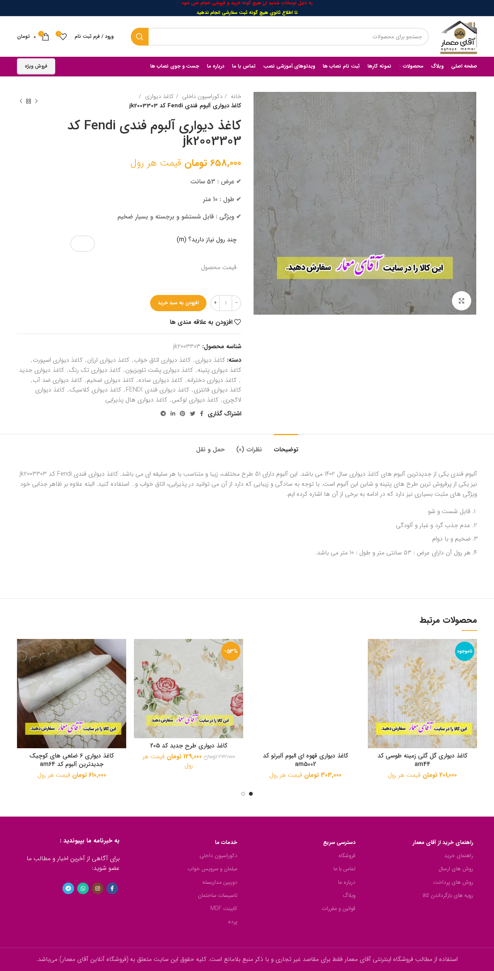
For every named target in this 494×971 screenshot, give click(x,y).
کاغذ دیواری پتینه (219, 370)
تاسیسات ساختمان (217, 895)
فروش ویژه (36, 66)
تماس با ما (344, 868)
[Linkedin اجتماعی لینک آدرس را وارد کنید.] (173, 413)
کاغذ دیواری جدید (41, 370)
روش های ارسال (455, 868)
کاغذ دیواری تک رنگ (95, 370)
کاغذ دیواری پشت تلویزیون (159, 370)
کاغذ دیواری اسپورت (58, 360)
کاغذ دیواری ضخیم (110, 380)
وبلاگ (349, 895)
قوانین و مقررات (338, 908)
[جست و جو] (140, 37)
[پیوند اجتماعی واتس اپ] (83, 888)
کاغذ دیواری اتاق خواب (162, 360)
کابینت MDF (223, 908)
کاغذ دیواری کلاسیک (95, 390)
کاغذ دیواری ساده (161, 380)
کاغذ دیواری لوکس (195, 400)
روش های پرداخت (453, 882)
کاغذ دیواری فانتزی (217, 390)
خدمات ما (226, 842)
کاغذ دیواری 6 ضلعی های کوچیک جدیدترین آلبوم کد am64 (71, 760)
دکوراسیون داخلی (201, 96)
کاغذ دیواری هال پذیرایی (136, 400)
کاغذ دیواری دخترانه (212, 380)
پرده (232, 921)
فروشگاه (346, 855)
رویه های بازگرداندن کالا (447, 895)
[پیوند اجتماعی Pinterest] (183, 413)
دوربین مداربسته (219, 882)
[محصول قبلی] (36, 101)
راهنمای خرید (458, 855)
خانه (235, 96)
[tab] (286, 446)
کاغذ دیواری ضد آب (57, 380)
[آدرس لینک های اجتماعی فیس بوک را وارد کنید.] (202, 413)
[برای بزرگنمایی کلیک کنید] (461, 300)
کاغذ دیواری (158, 96)
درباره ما (346, 882)
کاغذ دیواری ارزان (108, 360)
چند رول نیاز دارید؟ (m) (207, 240)
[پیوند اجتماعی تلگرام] (163, 413)
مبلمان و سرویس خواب (212, 868)
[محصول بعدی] (21, 101)
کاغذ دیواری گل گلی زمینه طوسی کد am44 (422, 760)
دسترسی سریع (339, 842)
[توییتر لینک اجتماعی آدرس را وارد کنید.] (193, 413)
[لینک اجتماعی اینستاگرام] (97, 888)
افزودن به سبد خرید (178, 303)
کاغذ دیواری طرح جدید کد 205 (188, 746)
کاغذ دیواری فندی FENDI (157, 390)
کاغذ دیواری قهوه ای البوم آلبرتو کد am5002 (305, 760)
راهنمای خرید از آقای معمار (443, 842)
